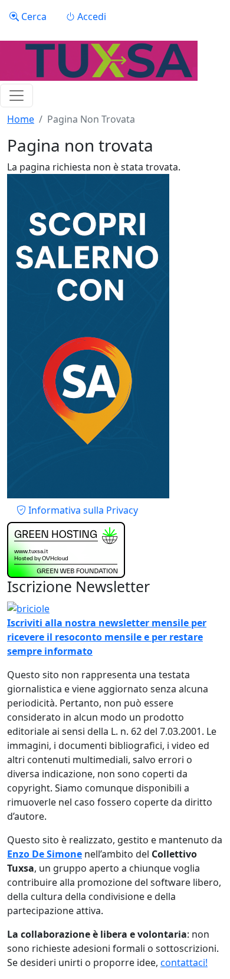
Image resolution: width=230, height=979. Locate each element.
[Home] (99, 61)
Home (20, 119)
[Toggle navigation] (16, 95)
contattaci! (184, 962)
